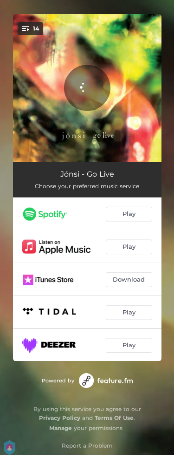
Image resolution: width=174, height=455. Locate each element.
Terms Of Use (114, 417)
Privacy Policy (59, 417)
